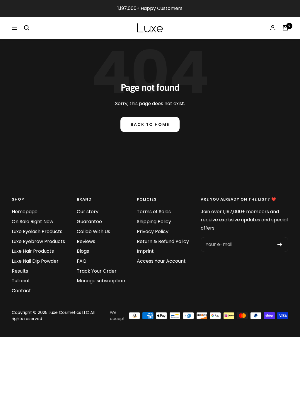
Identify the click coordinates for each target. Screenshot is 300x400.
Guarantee (89, 221)
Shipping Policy (154, 221)
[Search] (26, 27)
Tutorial (20, 280)
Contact (21, 290)
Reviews (86, 241)
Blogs (83, 251)
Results (20, 271)
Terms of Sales (154, 211)
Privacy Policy (152, 231)
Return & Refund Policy (163, 241)
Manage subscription (101, 280)
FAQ (81, 261)
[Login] (272, 27)
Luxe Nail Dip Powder (35, 261)
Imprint (145, 251)
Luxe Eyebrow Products (38, 241)
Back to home (150, 124)
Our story (87, 211)
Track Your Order (97, 271)
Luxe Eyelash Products (37, 231)
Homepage (25, 211)
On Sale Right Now (32, 221)
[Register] (279, 244)
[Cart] (285, 27)
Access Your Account (161, 261)
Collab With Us (93, 231)
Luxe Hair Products (33, 251)
